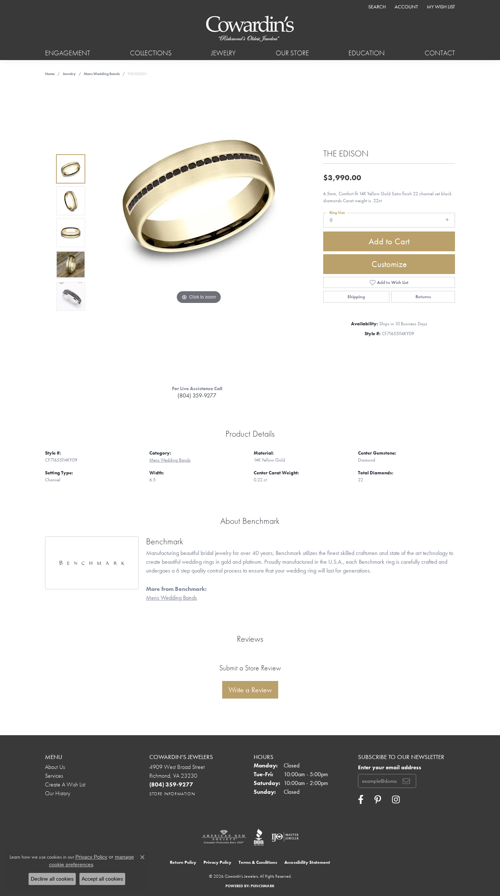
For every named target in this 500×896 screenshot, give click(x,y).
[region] (199, 232)
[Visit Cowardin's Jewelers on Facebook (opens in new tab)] (360, 799)
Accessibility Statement (307, 862)
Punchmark (263, 886)
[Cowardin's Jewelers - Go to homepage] (250, 29)
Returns (423, 297)
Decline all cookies (52, 879)
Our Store (292, 53)
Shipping (356, 297)
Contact (440, 53)
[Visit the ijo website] (285, 837)
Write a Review (250, 690)
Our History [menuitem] (57, 793)
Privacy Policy (217, 862)
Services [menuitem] (54, 776)
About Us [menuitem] (55, 767)
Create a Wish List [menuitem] (65, 784)
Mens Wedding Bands (102, 73)
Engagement (67, 53)
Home (50, 73)
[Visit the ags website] (223, 837)
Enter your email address (389, 767)
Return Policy (183, 862)
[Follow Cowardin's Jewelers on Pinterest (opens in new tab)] (378, 799)
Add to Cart (389, 241)
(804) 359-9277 (197, 395)
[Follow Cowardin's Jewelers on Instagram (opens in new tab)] (395, 799)
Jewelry (223, 53)
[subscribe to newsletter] (406, 781)
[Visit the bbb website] (259, 837)
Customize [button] (389, 264)
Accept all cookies (102, 879)
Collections (151, 53)
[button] (376, 6)
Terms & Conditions (258, 862)
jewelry (69, 73)
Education (366, 53)
